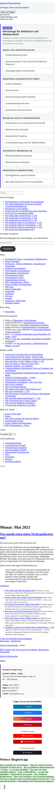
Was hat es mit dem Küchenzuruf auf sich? (22, 611)
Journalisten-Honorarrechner (19, 110)
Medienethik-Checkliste (16, 136)
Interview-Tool (12, 90)
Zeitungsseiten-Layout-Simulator (21, 175)
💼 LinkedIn (27, 707)
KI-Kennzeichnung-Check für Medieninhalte (25, 142)
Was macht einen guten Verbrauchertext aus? (23, 389)
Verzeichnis (9, 291)
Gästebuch (9, 294)
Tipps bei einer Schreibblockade (18, 380)
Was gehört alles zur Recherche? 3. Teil (21, 215)
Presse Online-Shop (13, 289)
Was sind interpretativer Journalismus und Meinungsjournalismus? (27, 780)
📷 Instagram (27, 719)
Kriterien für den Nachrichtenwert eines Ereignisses (26, 211)
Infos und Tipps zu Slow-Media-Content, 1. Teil (24, 361)
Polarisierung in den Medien (16, 209)
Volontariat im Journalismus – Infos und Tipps (23, 382)
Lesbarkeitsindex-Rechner (17, 103)
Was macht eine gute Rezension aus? (20, 590)
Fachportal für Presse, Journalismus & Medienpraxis (26, 259)
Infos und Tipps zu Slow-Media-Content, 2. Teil (24, 618)
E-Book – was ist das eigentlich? (15, 769)
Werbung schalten (12, 303)
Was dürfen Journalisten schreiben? (34, 325)
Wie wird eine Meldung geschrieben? (20, 403)
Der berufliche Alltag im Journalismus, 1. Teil (23, 227)
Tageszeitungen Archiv (14, 277)
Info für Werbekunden (9, 656)
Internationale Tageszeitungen (17, 273)
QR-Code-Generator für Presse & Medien (24, 182)
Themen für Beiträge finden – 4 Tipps (20, 377)
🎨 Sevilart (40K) (27, 736)
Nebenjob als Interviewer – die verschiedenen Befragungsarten (27, 767)
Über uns (9, 296)
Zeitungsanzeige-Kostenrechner (20, 70)
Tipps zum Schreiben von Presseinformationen (33, 776)
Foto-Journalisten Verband (15, 450)
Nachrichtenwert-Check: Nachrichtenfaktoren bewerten (26, 63)
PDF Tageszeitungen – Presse (17, 425)
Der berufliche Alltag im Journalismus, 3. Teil (23, 222)
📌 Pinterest (27, 725)
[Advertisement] (27, 494)
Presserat (8, 459)
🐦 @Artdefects (27, 752)
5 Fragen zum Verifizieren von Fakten (20, 405)
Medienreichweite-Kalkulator (19, 155)
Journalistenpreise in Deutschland (35, 327)
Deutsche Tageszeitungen (10, 3)
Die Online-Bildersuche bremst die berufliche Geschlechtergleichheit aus (23, 205)
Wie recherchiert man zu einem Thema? (21, 400)
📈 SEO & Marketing (27, 742)
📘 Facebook (27, 713)
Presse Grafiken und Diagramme (18, 284)
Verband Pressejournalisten (16, 448)
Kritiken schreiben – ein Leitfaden (19, 366)
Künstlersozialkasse (13, 461)
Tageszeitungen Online (14, 275)
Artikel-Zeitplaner (14, 84)
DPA (7, 454)
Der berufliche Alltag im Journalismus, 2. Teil (23, 225)
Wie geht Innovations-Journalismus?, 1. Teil (22, 398)
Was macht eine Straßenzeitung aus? (19, 229)
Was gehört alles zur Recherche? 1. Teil (21, 220)
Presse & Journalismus (9, 645)
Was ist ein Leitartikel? (14, 384)
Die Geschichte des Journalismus (14, 765)
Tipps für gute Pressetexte (41, 765)
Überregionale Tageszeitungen (17, 271)
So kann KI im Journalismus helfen (19, 213)
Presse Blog (10, 312)
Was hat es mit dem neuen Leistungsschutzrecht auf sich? (25, 779)
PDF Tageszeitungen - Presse (17, 282)
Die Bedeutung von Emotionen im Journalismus (24, 202)
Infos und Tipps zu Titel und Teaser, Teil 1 (22, 364)
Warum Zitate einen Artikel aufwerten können (23, 597)
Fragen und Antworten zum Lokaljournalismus (24, 354)
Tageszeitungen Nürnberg (33, 323)
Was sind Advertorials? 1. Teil (17, 391)
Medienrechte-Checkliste (17, 129)
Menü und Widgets (8, 12)
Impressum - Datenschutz (15, 301)
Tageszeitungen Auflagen (15, 280)
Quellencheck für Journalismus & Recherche (25, 123)
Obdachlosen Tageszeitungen (24, 320)
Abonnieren (8, 249)
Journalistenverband (13, 443)
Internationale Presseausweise (17, 452)
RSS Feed (9, 287)
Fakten (8, 416)
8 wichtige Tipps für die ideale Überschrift (22, 604)
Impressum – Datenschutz (10, 641)
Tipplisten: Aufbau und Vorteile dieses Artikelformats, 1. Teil (29, 627)
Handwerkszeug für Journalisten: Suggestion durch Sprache (29, 359)
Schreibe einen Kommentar (21, 639)
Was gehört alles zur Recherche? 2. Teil (21, 218)
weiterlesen (4, 586)
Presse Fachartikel (12, 261)
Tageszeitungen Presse (14, 421)
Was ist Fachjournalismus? (15, 387)
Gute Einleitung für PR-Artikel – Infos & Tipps (24, 357)
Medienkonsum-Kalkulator (18, 162)
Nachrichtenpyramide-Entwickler (21, 97)
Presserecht (9, 457)
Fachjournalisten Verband (15, 445)
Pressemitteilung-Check (16, 55)
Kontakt (8, 298)
